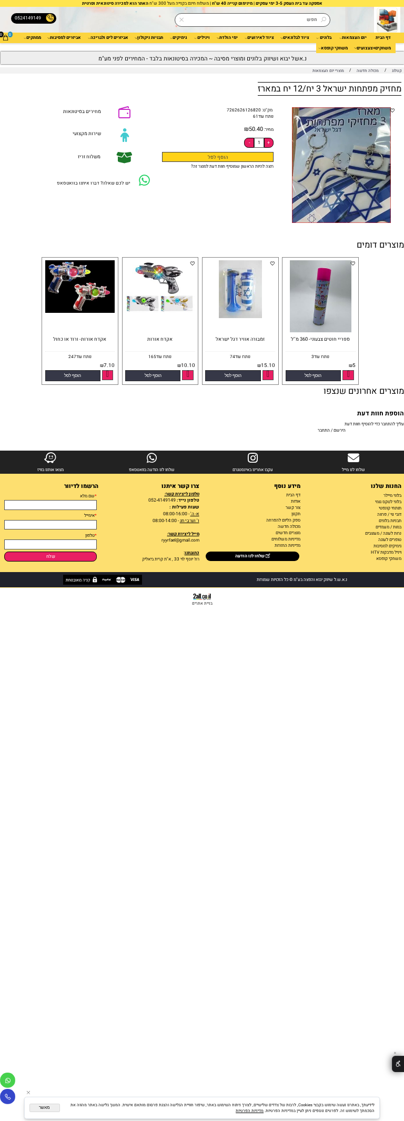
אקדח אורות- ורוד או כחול (79, 339)
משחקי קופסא (334, 48)
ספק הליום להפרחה (283, 520)
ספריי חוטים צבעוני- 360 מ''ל (320, 339)
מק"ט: (267, 110)
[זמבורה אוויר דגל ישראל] (240, 316)
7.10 (109, 365)
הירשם (340, 430)
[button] (313, 375)
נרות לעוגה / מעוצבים (383, 533)
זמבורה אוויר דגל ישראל (240, 339)
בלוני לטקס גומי (388, 501)
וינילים (203, 37)
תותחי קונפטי (390, 508)
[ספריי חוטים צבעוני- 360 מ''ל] (320, 331)
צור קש (294, 507)
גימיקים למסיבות (387, 546)
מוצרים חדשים (288, 532)
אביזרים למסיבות (65, 37)
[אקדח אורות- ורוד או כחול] (79, 311)
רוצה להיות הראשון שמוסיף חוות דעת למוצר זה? (232, 166)
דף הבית (383, 37)
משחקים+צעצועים (374, 48)
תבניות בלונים (390, 520)
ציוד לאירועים (260, 37)
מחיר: (268, 129)
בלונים (325, 37)
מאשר (44, 1107)
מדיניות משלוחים (285, 539)
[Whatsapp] (8, 1081)
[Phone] (8, 1098)
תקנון (295, 514)
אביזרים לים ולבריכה (109, 37)
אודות (295, 501)
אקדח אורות (160, 339)
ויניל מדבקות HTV (386, 552)
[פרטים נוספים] (348, 375)
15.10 (268, 365)
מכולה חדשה (289, 526)
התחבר (324, 430)
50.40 (256, 129)
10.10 (188, 365)
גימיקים (180, 37)
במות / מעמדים (388, 527)
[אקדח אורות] (159, 313)
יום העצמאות (354, 37)
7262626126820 (244, 110)
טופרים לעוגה (389, 539)
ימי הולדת (228, 37)
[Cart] (5, 38)
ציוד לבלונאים (296, 37)
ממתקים (33, 37)
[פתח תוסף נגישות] (398, 1064)
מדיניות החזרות (287, 545)
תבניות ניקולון (150, 37)
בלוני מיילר (392, 495)
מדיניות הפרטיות (250, 1111)
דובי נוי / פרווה (389, 514)
